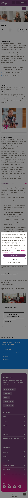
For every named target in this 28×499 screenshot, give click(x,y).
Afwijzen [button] (14, 259)
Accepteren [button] (14, 255)
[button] (14, 262)
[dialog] (14, 248)
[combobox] (24, 234)
